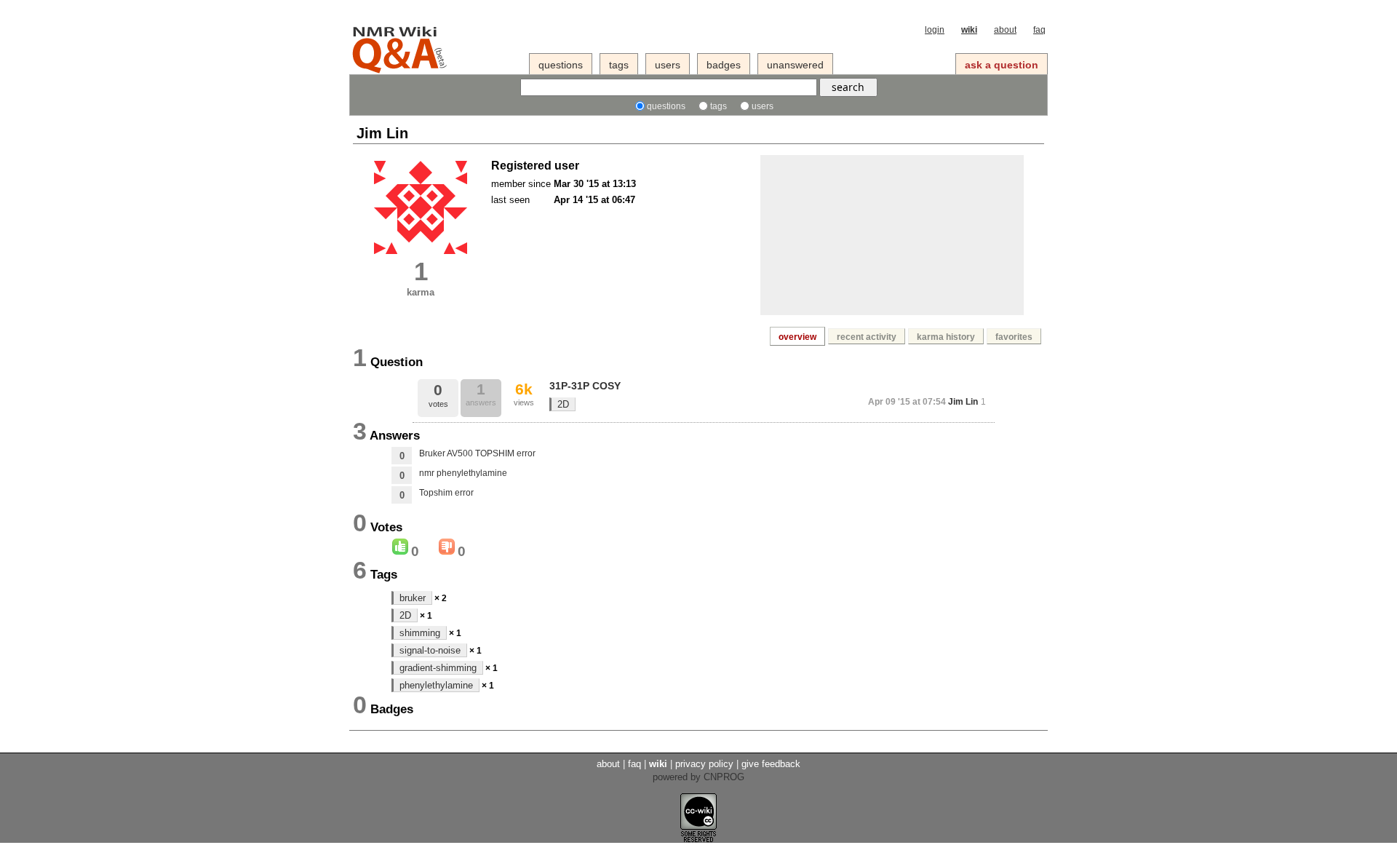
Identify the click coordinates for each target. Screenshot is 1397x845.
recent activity (866, 337)
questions (560, 65)
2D (563, 404)
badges (724, 65)
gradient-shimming (438, 667)
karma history (946, 337)
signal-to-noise (430, 650)
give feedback (770, 763)
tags (619, 65)
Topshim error (446, 493)
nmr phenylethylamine (463, 473)
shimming (419, 632)
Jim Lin (963, 402)
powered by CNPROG (698, 776)
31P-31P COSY (585, 386)
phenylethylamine (436, 685)
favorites (1013, 337)
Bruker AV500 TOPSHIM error (477, 453)
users (667, 65)
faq (1039, 30)
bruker (412, 597)
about (1005, 30)
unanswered (795, 65)
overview (797, 337)
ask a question (1001, 65)
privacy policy (704, 763)
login (934, 30)
